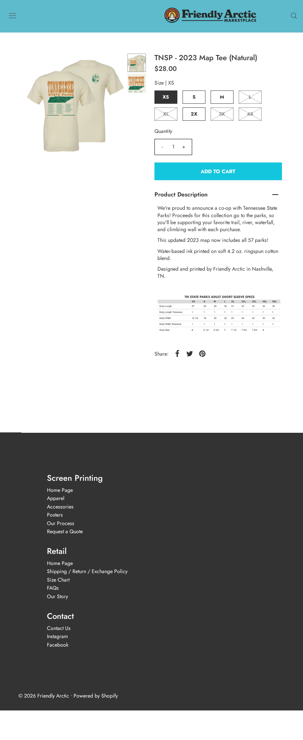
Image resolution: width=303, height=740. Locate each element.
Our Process (60, 523)
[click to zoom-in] (114, 65)
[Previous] (34, 65)
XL (166, 113)
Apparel (55, 498)
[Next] (52, 65)
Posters (55, 514)
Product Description (181, 194)
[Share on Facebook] (177, 353)
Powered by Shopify (96, 695)
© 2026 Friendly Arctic (43, 695)
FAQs (53, 588)
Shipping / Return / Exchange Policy (87, 571)
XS (166, 96)
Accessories (60, 506)
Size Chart (58, 579)
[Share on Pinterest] (202, 353)
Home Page (60, 490)
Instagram (57, 636)
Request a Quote (65, 531)
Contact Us (59, 628)
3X (222, 113)
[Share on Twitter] (189, 353)
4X (250, 113)
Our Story (57, 596)
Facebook (57, 644)
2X (194, 113)
